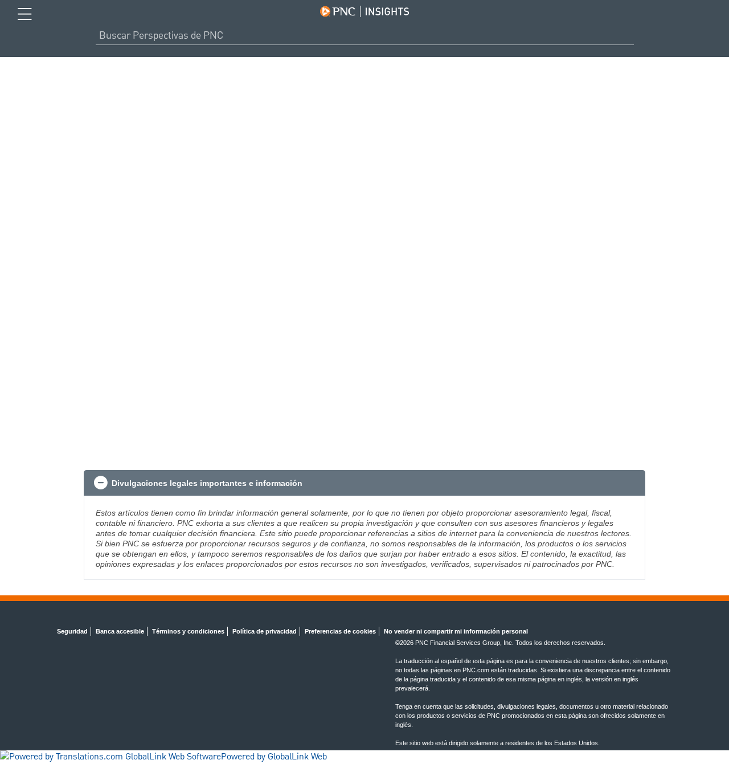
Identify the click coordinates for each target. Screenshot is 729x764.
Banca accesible (120, 631)
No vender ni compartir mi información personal (456, 631)
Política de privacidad (264, 631)
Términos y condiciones (188, 631)
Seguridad (72, 631)
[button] (364, 483)
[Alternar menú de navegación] (24, 14)
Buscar (629, 35)
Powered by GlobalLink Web (274, 757)
